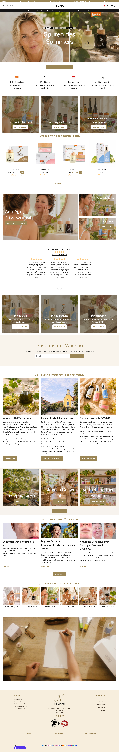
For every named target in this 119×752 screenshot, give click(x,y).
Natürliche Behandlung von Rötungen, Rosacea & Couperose (94, 545)
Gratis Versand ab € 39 (55, 1)
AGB (61, 740)
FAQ (104, 699)
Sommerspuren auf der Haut (18, 541)
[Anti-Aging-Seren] (31, 596)
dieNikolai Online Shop (59, 711)
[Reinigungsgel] (102, 153)
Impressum (66, 740)
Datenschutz (74, 740)
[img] (59, 252)
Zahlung (43, 740)
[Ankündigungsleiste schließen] (117, 1)
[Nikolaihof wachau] (59, 396)
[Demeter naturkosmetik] (98, 396)
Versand (49, 740)
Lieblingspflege (45, 169)
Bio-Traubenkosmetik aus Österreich (28, 1)
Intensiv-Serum (16, 169)
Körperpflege (69, 606)
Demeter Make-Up (88, 606)
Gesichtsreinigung (11, 606)
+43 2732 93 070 (20, 709)
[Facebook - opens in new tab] (56, 716)
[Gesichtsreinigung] (11, 596)
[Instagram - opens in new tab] (59, 716)
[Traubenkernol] (21, 396)
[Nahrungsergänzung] (107, 596)
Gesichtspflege (50, 606)
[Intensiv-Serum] (16, 153)
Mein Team (102, 710)
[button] (14, 6)
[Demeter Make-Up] (88, 596)
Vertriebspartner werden (99, 713)
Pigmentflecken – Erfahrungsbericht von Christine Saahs (58, 544)
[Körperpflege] (69, 596)
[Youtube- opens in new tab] (63, 716)
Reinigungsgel (103, 169)
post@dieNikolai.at (22, 706)
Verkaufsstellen (101, 707)
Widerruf (56, 740)
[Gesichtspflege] (50, 596)
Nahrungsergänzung (107, 606)
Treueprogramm (101, 704)
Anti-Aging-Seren (31, 606)
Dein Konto (102, 702)
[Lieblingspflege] (45, 153)
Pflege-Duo (74, 169)
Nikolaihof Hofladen (59, 712)
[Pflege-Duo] (74, 153)
